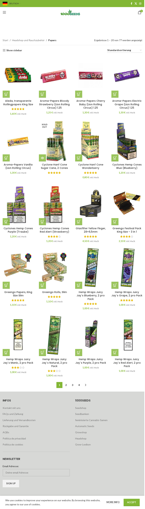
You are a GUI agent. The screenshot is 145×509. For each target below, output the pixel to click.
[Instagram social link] (140, 3)
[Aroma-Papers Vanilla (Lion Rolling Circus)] (18, 140)
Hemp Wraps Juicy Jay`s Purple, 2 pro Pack (90, 361)
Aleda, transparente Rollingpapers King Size (18, 102)
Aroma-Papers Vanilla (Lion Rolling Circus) (18, 166)
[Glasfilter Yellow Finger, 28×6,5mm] (90, 204)
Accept (131, 502)
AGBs (6, 432)
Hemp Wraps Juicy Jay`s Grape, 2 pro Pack (126, 293)
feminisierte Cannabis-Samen (91, 420)
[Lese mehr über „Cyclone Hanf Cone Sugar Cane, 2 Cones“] (42, 157)
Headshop (80, 438)
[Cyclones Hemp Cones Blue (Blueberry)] (126, 140)
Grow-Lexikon (83, 444)
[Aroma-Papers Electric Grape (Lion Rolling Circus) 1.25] (126, 76)
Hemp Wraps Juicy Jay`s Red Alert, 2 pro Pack (127, 362)
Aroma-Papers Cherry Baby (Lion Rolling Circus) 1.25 (90, 104)
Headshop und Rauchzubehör (28, 40)
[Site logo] (72, 12)
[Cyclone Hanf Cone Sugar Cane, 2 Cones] (54, 140)
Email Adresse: (11, 466)
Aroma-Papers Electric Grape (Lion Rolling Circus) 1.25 (127, 104)
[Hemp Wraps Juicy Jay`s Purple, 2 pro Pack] (90, 335)
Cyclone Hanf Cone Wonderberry (90, 166)
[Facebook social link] (131, 3)
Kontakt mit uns (12, 407)
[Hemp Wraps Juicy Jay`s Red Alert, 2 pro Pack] (126, 335)
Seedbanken (82, 413)
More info (113, 502)
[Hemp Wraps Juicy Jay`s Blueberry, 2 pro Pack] (90, 268)
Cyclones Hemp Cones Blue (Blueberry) (127, 166)
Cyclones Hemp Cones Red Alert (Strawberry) (54, 230)
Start (5, 40)
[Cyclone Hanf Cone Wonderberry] (90, 140)
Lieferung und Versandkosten (19, 420)
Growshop (81, 432)
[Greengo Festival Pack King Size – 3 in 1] (126, 204)
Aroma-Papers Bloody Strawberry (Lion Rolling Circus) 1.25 (54, 104)
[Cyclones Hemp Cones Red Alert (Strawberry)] (54, 204)
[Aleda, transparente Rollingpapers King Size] (18, 76)
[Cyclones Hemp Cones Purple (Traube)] (18, 204)
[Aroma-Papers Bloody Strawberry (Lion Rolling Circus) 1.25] (54, 76)
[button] (6, 94)
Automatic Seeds (84, 426)
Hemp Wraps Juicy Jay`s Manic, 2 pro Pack (18, 361)
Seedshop (80, 407)
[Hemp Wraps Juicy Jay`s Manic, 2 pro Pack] (18, 335)
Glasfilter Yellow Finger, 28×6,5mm (91, 230)
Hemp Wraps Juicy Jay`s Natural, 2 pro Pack (54, 362)
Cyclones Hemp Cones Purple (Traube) (18, 230)
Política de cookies (13, 444)
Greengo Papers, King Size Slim (18, 293)
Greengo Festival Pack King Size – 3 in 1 (126, 230)
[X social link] (136, 3)
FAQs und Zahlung (13, 413)
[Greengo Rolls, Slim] (54, 268)
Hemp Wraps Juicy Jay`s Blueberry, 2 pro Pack (91, 295)
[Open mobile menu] (4, 12)
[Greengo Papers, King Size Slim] (18, 268)
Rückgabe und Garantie (16, 426)
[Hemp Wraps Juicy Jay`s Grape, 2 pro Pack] (126, 268)
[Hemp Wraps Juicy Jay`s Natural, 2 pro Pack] (54, 335)
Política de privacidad (14, 438)
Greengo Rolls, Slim (54, 292)
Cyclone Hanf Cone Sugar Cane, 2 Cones (54, 166)
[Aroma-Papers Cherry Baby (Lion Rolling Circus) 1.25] (90, 76)
